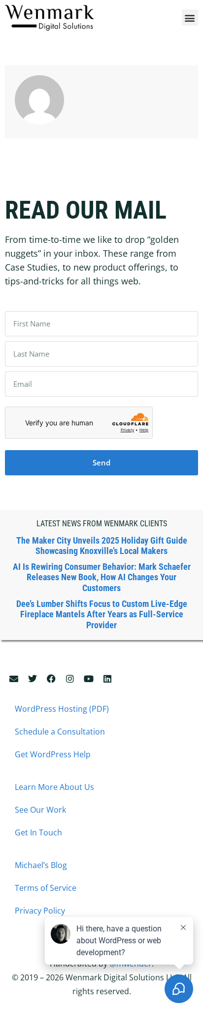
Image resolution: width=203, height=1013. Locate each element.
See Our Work (40, 809)
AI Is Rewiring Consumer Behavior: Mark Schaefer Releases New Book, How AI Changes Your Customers (102, 577)
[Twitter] (32, 679)
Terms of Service (45, 887)
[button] (190, 17)
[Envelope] (14, 679)
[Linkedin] (107, 679)
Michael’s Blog (41, 865)
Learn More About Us (54, 787)
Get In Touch (38, 832)
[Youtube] (89, 679)
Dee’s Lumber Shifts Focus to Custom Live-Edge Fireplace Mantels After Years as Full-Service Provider (101, 614)
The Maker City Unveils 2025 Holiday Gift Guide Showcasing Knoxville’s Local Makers (101, 545)
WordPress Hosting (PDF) (62, 708)
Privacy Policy (40, 910)
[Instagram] (70, 679)
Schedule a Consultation (60, 731)
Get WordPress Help (53, 754)
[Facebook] (51, 679)
